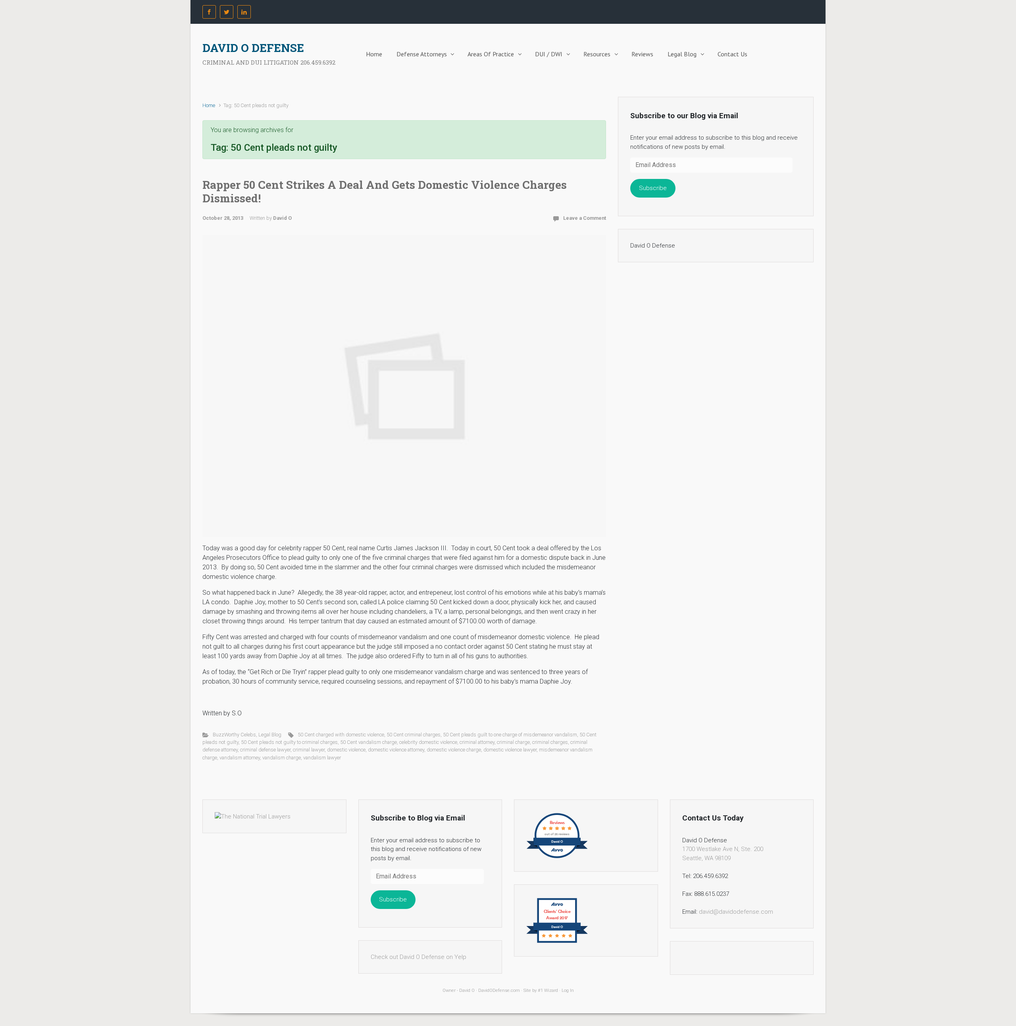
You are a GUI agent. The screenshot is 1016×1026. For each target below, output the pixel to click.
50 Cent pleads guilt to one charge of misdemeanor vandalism (510, 735)
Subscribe (653, 188)
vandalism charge (281, 758)
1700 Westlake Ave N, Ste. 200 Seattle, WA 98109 (722, 853)
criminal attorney (477, 742)
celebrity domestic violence (428, 742)
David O (282, 218)
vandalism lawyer (322, 758)
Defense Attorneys (421, 54)
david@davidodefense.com (736, 911)
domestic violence (346, 750)
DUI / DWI (548, 54)
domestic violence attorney (396, 750)
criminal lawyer (309, 750)
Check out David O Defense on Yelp (418, 957)
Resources (596, 54)
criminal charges (550, 742)
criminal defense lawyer (265, 750)
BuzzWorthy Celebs (234, 735)
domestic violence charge (454, 750)
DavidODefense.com (499, 990)
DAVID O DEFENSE (253, 47)
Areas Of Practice (491, 54)
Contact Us (732, 54)
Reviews (642, 54)
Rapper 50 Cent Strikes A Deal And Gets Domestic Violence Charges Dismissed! (384, 191)
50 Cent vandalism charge (368, 742)
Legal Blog (682, 54)
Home (374, 54)
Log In (568, 990)
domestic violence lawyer (510, 750)
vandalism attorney (239, 758)
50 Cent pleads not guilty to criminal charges (289, 742)
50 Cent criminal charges (414, 735)
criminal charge (513, 742)
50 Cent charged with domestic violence (341, 735)
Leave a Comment (584, 218)
